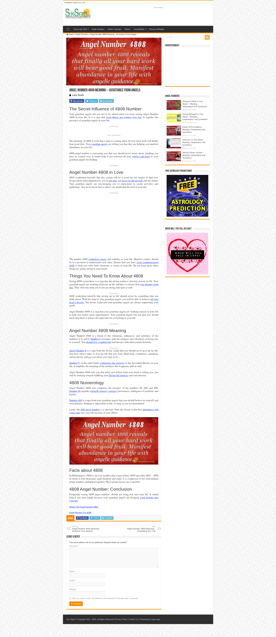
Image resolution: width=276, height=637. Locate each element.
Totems (127, 29)
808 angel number (90, 409)
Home (68, 29)
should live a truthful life (98, 342)
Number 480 (75, 400)
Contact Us (133, 619)
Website (72, 589)
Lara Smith (78, 95)
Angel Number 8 (77, 350)
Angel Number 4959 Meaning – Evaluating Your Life (141, 529)
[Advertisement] (187, 67)
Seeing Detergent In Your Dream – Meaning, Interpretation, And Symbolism (195, 116)
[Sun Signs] (78, 13)
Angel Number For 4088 (80, 512)
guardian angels (99, 144)
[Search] (207, 37)
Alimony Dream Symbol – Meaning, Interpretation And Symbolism (193, 155)
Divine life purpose (118, 375)
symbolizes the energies (112, 363)
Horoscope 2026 (80, 29)
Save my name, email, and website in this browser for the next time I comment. (105, 598)
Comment (74, 546)
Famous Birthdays (156, 29)
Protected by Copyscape (150, 619)
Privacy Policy (121, 619)
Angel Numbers (98, 29)
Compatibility (139, 29)
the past (113, 180)
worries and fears (141, 156)
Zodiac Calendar (114, 29)
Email (72, 580)
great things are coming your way (124, 117)
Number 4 (96, 339)
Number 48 (75, 391)
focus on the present (132, 180)
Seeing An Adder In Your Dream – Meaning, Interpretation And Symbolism (194, 104)
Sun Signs (70, 619)
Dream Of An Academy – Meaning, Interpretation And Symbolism (193, 129)
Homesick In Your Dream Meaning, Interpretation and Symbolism (193, 142)
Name (72, 571)
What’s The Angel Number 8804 (83, 507)
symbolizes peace (97, 259)
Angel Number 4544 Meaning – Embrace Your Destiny (86, 529)
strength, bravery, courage (103, 391)
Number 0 (74, 363)
